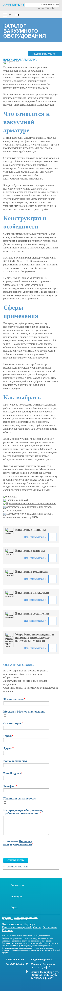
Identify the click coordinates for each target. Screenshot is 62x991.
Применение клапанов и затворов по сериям (31, 503)
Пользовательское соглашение (26, 918)
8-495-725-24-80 (15, 964)
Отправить (15, 860)
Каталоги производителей (17, 927)
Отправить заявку (12, 924)
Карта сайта (6, 918)
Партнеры (29, 924)
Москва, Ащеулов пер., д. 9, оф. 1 (43, 965)
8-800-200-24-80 (50, 4)
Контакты (7, 930)
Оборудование (17, 885)
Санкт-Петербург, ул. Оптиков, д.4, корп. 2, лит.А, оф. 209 (45, 974)
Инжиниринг (17, 896)
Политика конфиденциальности (14, 919)
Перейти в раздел (34, 537)
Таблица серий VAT (17, 500)
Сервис (14, 907)
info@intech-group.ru (41, 959)
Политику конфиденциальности (17, 843)
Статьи (37, 927)
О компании (50, 927)
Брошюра (11, 496)
